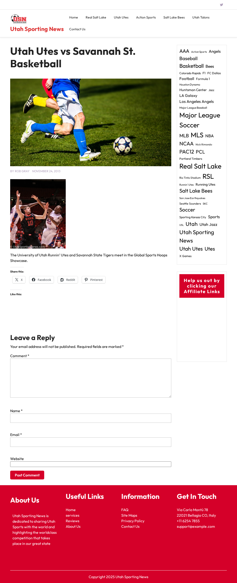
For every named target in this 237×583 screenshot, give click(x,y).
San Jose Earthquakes (192, 198)
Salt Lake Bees (174, 17)
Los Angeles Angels (196, 101)
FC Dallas (214, 73)
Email (16, 434)
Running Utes (205, 184)
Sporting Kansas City (192, 217)
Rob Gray (22, 171)
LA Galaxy (188, 95)
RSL (208, 176)
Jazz (211, 90)
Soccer (187, 209)
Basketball (191, 65)
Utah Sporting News (37, 29)
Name (16, 410)
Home (73, 17)
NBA (209, 135)
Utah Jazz (208, 224)
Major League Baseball (193, 107)
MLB (184, 135)
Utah (192, 224)
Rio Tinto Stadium (190, 177)
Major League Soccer (199, 120)
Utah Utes (121, 17)
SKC (205, 203)
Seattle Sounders (190, 203)
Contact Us (77, 29)
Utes (210, 248)
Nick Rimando (204, 144)
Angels (215, 51)
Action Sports (146, 17)
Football (186, 78)
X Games (185, 256)
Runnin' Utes (186, 184)
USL (181, 225)
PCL (200, 152)
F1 (204, 73)
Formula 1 (203, 79)
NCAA (186, 143)
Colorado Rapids (190, 73)
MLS (197, 135)
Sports (214, 216)
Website (17, 458)
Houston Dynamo (189, 84)
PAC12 (186, 151)
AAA (184, 51)
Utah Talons (200, 17)
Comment (19, 355)
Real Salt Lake (96, 17)
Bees (210, 66)
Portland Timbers (190, 158)
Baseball (188, 58)
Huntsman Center (193, 90)
